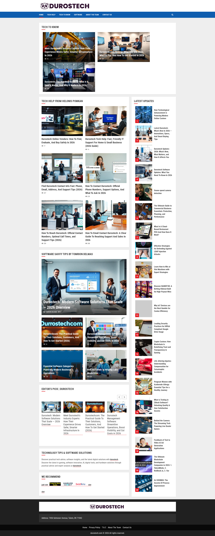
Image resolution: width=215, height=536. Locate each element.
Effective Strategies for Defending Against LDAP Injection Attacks (143, 250)
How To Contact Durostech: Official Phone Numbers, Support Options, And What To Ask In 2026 (106, 168)
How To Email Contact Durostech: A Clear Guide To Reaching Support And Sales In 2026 (106, 215)
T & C (104, 527)
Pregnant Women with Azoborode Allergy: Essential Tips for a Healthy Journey (143, 386)
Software (78, 15)
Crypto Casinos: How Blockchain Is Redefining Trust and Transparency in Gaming (143, 347)
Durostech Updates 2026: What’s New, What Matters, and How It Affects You (143, 153)
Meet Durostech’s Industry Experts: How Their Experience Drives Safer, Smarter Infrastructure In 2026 (69, 52)
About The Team (92, 15)
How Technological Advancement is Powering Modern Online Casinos (143, 114)
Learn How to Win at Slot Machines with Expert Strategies (143, 269)
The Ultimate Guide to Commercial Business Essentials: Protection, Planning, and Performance (143, 211)
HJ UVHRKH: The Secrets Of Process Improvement (143, 483)
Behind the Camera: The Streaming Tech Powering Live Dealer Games (143, 425)
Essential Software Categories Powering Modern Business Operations (58, 370)
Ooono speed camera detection (143, 192)
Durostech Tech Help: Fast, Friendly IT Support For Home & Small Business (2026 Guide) (106, 121)
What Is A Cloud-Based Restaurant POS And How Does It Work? (143, 231)
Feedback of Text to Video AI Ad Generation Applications (143, 444)
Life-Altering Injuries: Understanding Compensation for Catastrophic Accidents (143, 366)
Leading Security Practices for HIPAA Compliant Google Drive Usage (143, 328)
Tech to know (64, 15)
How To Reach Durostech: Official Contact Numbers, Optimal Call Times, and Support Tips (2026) (62, 215)
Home (41, 15)
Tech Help (51, 15)
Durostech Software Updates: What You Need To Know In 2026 (143, 172)
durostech (77, 466)
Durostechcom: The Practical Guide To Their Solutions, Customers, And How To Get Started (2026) (61, 337)
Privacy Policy (94, 527)
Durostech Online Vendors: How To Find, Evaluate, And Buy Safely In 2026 (62, 121)
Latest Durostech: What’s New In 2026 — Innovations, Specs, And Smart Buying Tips (143, 134)
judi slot (46, 485)
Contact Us (107, 15)
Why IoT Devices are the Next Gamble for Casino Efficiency (143, 308)
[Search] (172, 14)
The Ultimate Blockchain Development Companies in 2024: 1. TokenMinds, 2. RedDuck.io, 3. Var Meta (143, 464)
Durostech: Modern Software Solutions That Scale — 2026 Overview (84, 287)
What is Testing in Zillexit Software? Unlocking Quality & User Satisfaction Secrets (143, 405)
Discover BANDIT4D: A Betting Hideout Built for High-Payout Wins (143, 289)
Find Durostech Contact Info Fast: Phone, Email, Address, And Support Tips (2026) (62, 168)
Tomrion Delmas (51, 312)
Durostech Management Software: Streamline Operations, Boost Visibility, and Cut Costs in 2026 (104, 337)
